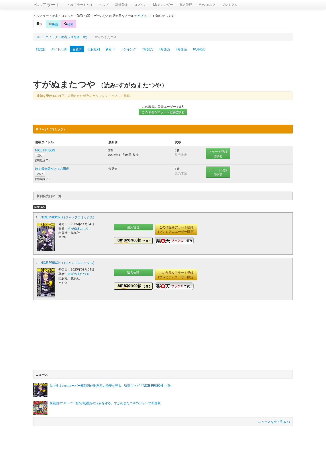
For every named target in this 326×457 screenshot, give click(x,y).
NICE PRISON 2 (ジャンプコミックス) (67, 217)
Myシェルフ (207, 4)
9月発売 (181, 49)
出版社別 (93, 49)
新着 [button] (109, 49)
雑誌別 (40, 49)
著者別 (77, 49)
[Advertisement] (163, 67)
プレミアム (230, 4)
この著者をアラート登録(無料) (163, 112)
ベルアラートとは (80, 4)
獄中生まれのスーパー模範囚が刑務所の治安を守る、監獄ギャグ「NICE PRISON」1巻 (110, 385)
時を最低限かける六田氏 (52, 168)
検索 (70, 24)
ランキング (128, 49)
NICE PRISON (45, 150)
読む (40, 155)
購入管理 (186, 4)
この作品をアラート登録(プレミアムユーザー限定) (176, 229)
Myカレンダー (163, 4)
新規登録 (121, 4)
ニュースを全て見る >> (274, 421)
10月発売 (198, 49)
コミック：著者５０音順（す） (67, 37)
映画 (55, 24)
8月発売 (164, 49)
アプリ (141, 15)
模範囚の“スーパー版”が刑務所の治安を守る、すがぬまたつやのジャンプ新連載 (105, 403)
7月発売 (147, 49)
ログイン (140, 4)
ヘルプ (103, 4)
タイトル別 (59, 49)
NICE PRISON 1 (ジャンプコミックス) (67, 262)
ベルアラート (46, 4)
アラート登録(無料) (218, 153)
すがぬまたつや (78, 228)
